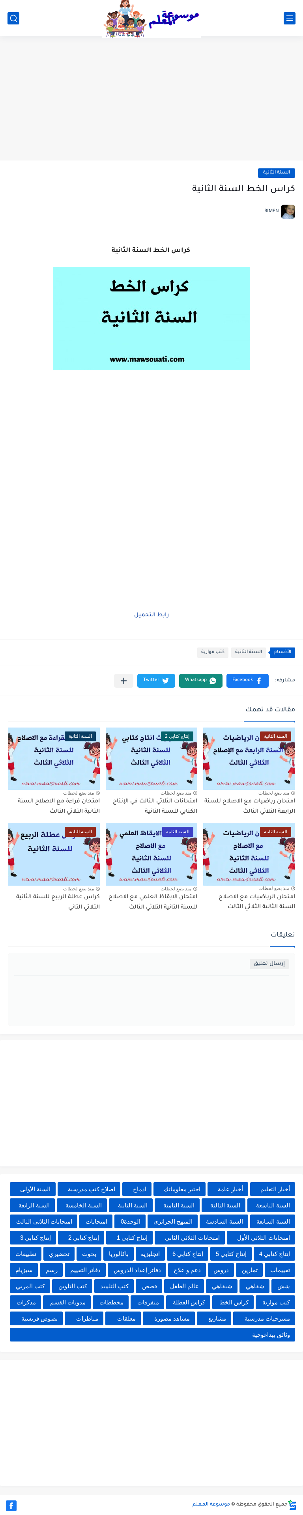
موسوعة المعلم (211, 1505)
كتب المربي (30, 1286)
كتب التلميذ (114, 1286)
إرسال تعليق (269, 964)
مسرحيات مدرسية (267, 1318)
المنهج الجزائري (173, 1221)
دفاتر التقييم (85, 1270)
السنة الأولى (35, 1189)
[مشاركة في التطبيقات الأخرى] (123, 681)
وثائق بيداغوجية (271, 1334)
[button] (247, 681)
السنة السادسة (224, 1221)
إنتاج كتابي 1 (132, 1237)
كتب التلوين (72, 1286)
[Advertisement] (151, 99)
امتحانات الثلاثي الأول (263, 1237)
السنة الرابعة (34, 1205)
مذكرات (26, 1302)
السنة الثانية (276, 172)
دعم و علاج (187, 1270)
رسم (52, 1270)
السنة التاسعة (273, 1205)
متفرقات (148, 1302)
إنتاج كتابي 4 (274, 1253)
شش (283, 1286)
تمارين (250, 1270)
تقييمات (280, 1270)
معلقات (126, 1318)
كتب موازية (212, 652)
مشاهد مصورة (172, 1318)
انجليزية (150, 1253)
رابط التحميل (151, 615)
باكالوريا (119, 1253)
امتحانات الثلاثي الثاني (192, 1237)
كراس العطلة (189, 1302)
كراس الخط (234, 1302)
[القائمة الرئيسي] (290, 18)
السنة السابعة (273, 1221)
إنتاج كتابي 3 (35, 1237)
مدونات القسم (68, 1302)
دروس (221, 1270)
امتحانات (96, 1221)
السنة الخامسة (83, 1205)
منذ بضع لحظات (273, 793)
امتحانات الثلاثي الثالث (44, 1221)
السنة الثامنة (179, 1205)
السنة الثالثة (225, 1205)
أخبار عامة (230, 1189)
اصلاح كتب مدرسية (91, 1189)
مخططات (111, 1302)
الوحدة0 (130, 1221)
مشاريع (217, 1318)
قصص (149, 1286)
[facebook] (11, 1505)
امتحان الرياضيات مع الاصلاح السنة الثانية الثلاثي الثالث (257, 902)
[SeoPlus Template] (292, 1505)
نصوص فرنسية (39, 1318)
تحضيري (59, 1253)
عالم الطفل (184, 1286)
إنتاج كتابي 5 (231, 1253)
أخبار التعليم (275, 1189)
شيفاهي (222, 1286)
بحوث (89, 1253)
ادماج (139, 1189)
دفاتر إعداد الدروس (137, 1270)
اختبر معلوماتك (182, 1189)
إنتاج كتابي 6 (187, 1253)
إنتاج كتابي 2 (83, 1237)
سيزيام (24, 1270)
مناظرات (87, 1318)
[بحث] (13, 18)
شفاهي (255, 1286)
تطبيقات (25, 1253)
